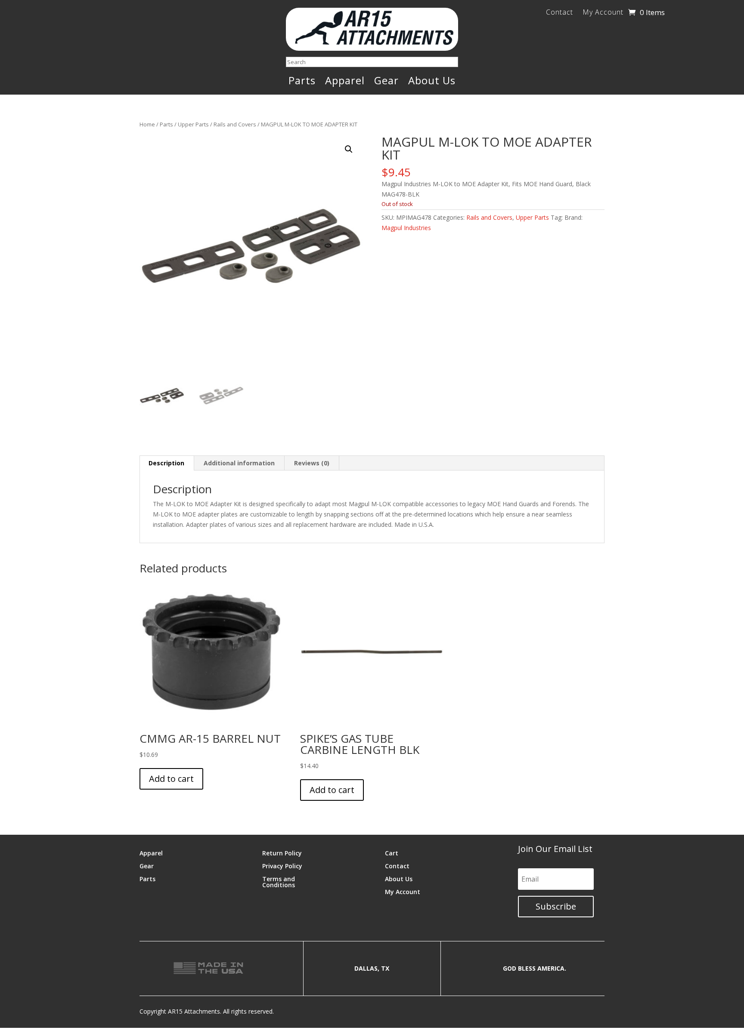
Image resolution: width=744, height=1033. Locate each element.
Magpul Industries (406, 228)
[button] (348, 149)
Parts (302, 82)
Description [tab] (166, 463)
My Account (603, 13)
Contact (559, 13)
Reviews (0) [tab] (311, 463)
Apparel (345, 82)
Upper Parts (193, 124)
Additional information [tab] (239, 463)
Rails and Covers (235, 124)
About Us (432, 82)
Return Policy (282, 852)
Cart (391, 852)
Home (147, 124)
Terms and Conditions (278, 881)
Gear (386, 82)
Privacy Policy (282, 865)
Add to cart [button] (171, 778)
